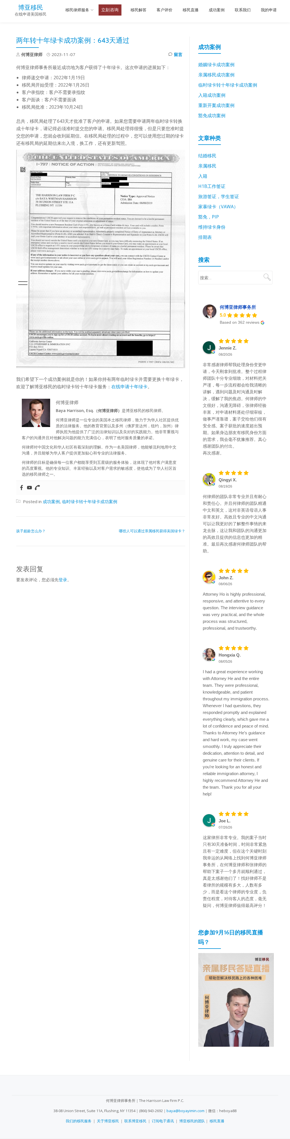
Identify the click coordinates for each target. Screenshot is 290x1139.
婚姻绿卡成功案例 (216, 64)
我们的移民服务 (78, 1120)
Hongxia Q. (230, 655)
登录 (63, 579)
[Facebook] (21, 488)
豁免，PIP (208, 217)
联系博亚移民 (135, 1120)
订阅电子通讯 (163, 1120)
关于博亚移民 (108, 1120)
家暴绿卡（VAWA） (218, 206)
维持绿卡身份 (211, 227)
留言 (178, 54)
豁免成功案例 (211, 115)
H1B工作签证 (211, 186)
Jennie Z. (227, 348)
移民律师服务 (77, 10)
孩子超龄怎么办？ (31, 530)
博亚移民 (30, 7)
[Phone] (37, 488)
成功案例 (217, 10)
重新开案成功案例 (216, 105)
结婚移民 (207, 156)
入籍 (202, 176)
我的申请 (269, 10)
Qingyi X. (228, 479)
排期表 (205, 237)
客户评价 (164, 10)
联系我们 (243, 10)
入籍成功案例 (211, 95)
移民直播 (191, 10)
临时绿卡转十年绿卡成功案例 (89, 501)
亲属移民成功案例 (216, 75)
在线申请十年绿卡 (129, 386)
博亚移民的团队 (192, 1120)
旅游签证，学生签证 (218, 196)
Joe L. (225, 820)
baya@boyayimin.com (185, 1110)
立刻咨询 (110, 9)
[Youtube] (29, 488)
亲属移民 (207, 166)
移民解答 (138, 10)
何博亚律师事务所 (238, 307)
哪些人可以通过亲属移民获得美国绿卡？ (152, 530)
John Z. (226, 577)
